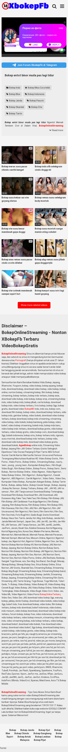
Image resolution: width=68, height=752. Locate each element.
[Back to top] (62, 745)
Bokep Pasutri (36, 100)
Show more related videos (34, 305)
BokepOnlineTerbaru (50, 594)
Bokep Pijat (40, 740)
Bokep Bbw (14, 94)
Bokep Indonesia (35, 94)
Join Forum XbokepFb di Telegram (37, 65)
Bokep (12, 730)
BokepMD (29, 409)
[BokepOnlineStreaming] (25, 6)
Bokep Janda (15, 100)
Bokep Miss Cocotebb (38, 87)
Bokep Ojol (44, 730)
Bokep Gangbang (42, 733)
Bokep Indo (14, 87)
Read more (57, 130)
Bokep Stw (36, 107)
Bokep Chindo (21, 733)
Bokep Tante (15, 113)
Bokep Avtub (24, 736)
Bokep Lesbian (42, 736)
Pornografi (20, 360)
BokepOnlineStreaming (14, 353)
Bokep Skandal (16, 107)
